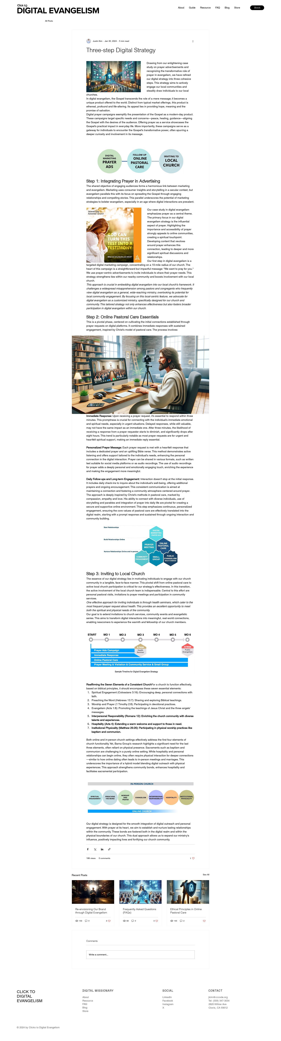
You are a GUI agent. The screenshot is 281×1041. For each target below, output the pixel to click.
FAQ (84, 1004)
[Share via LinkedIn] (102, 849)
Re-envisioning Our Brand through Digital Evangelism (91, 910)
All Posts (49, 21)
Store (85, 1011)
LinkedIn (167, 997)
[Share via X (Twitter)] (95, 849)
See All (206, 874)
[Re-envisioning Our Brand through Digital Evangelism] (93, 892)
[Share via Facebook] (87, 849)
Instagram (167, 1004)
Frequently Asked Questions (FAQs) (139, 910)
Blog (84, 1007)
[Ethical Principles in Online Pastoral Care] (188, 892)
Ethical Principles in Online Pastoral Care (186, 910)
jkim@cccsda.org (218, 997)
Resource (87, 1000)
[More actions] (193, 41)
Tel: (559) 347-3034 (218, 1000)
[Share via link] (109, 849)
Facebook (167, 1000)
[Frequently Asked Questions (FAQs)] (140, 892)
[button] (192, 8)
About (85, 997)
